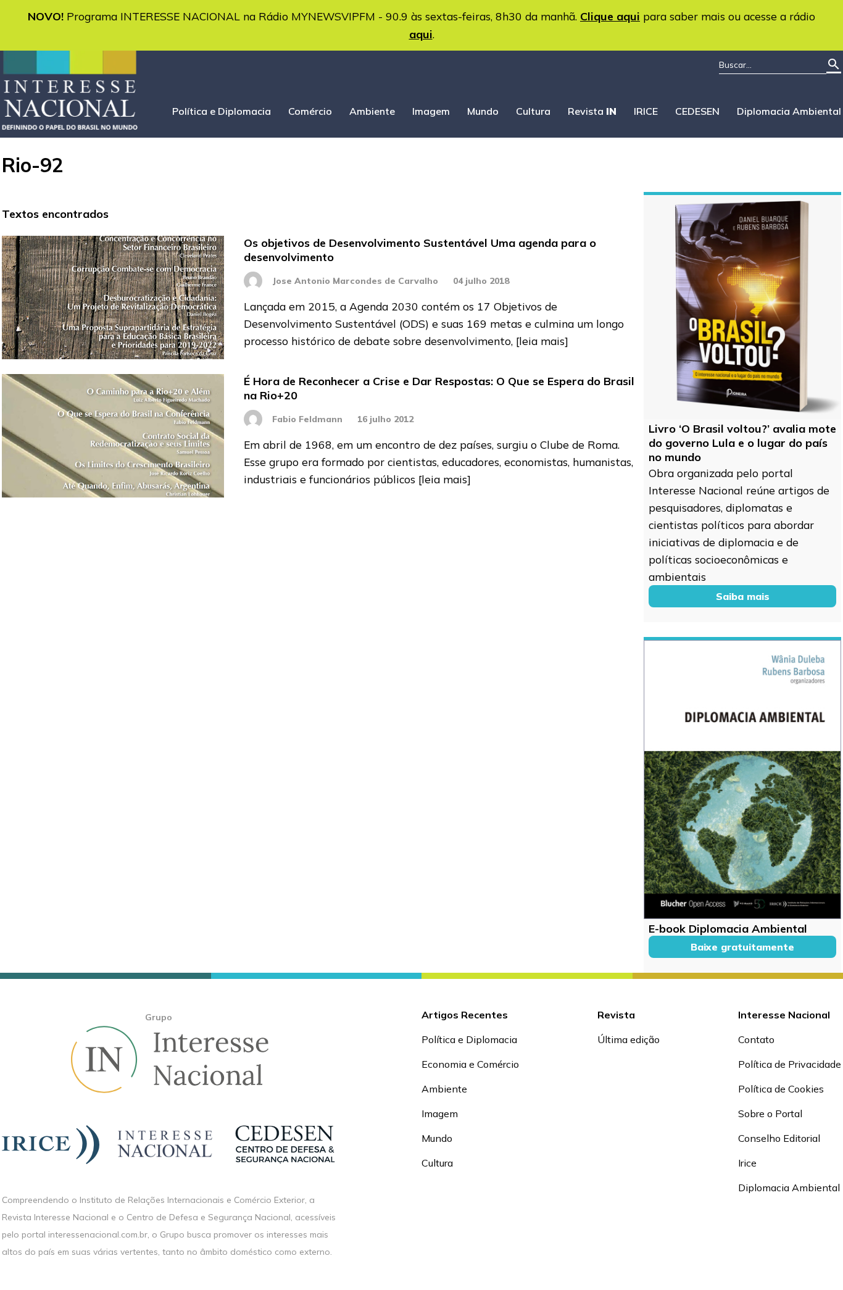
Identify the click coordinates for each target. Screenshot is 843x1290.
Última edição (628, 1039)
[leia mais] (542, 340)
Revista (592, 111)
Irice (747, 1163)
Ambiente (372, 111)
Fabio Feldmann (307, 419)
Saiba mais (743, 596)
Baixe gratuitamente (742, 947)
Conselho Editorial (779, 1138)
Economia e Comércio (470, 1064)
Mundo (483, 111)
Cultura (533, 111)
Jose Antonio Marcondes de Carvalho (355, 280)
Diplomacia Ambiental (789, 111)
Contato (756, 1039)
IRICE (646, 111)
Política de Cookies (781, 1089)
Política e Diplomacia (221, 111)
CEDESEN (697, 111)
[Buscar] (833, 65)
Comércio (310, 111)
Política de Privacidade (789, 1064)
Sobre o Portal (770, 1113)
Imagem (431, 111)
